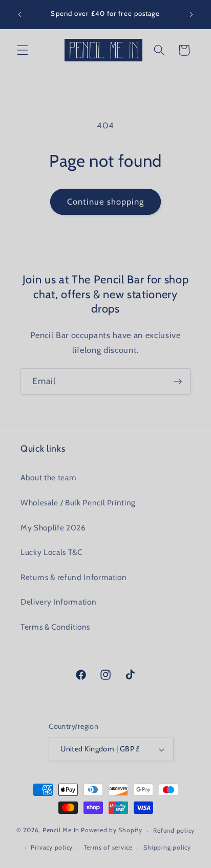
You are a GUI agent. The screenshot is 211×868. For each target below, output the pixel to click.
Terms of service (108, 847)
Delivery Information (58, 602)
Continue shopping (105, 201)
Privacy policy (52, 847)
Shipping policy (167, 847)
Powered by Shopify (111, 830)
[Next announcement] (191, 14)
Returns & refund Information (73, 577)
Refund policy (174, 830)
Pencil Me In (61, 830)
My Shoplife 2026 (53, 527)
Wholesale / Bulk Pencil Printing (78, 502)
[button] (22, 50)
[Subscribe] (177, 381)
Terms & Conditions (55, 627)
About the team (48, 477)
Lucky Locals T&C (51, 552)
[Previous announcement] (20, 14)
